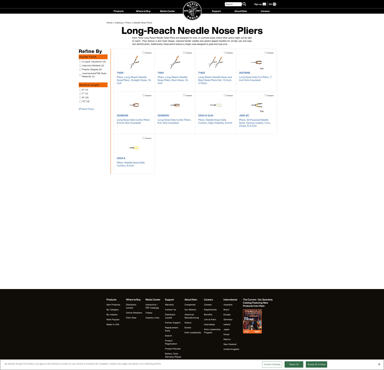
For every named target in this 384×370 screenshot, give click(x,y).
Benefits (208, 314)
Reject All (293, 364)
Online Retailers (134, 312)
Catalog (119, 22)
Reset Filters (87, 108)
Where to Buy (143, 10)
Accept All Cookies (317, 364)
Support (216, 10)
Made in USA (112, 324)
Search (168, 335)
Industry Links (152, 317)
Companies (189, 304)
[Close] (379, 364)
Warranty (169, 304)
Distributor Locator (131, 306)
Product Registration (171, 342)
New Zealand (230, 344)
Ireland (227, 324)
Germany (228, 319)
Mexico (227, 339)
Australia (228, 304)
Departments (210, 309)
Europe (227, 314)
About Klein (240, 10)
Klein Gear (131, 317)
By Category (112, 309)
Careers (265, 10)
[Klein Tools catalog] (258, 321)
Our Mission (190, 309)
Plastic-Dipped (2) (92, 69)
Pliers (128, 22)
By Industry (112, 314)
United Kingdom (231, 349)
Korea (226, 334)
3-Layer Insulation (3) (94, 61)
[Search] (244, 4)
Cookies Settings (272, 364)
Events (187, 327)
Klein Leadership (192, 332)
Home (109, 22)
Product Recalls (173, 348)
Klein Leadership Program (212, 331)
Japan (227, 329)
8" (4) (85, 97)
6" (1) (85, 89)
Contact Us (170, 309)
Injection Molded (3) (93, 65)
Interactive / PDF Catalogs (152, 306)
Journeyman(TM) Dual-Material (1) (94, 75)
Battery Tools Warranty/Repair (173, 355)
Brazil (226, 309)
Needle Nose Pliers (143, 22)
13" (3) (86, 101)
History (188, 322)
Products (119, 10)
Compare (148, 53)
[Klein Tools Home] (192, 11)
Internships (209, 324)
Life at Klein (210, 319)
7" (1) (85, 93)
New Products (113, 304)
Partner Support (172, 322)
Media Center (167, 10)
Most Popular (112, 319)
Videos (149, 312)
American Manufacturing (191, 316)
